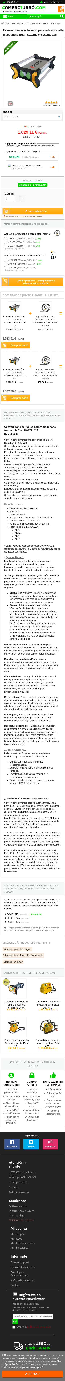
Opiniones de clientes (21, 1220)
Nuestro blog (16, 1215)
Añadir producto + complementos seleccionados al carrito (36, 282)
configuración (38, 1367)
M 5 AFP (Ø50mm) (16, 242)
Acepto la (33, 1327)
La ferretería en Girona (21, 1211)
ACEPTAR (32, 1374)
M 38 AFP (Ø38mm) (16, 238)
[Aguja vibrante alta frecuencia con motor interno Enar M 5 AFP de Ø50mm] (45, 367)
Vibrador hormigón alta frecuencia (23, 955)
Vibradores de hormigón (50, 23)
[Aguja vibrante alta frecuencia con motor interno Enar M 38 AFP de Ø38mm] (45, 314)
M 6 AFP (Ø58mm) (16, 246)
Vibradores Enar (13, 961)
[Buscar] (62, 16)
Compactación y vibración (27, 23)
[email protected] (18, 1182)
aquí (4, 1364)
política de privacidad (39, 1327)
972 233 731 (13, 2)
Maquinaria (10, 23)
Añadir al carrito (36, 211)
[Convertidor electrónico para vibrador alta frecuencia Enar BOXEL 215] (33, 99)
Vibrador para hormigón (17, 949)
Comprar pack (19, 345)
